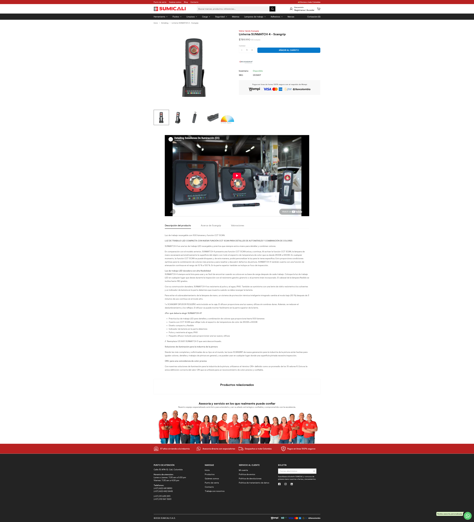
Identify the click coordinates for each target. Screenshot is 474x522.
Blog (186, 2)
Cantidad (242, 46)
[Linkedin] (291, 484)
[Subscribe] (313, 471)
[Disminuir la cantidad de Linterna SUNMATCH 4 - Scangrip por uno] (241, 50)
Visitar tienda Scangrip (249, 31)
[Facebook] (279, 484)
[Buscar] (272, 8)
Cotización (312, 16)
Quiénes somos (175, 2)
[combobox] (236, 8)
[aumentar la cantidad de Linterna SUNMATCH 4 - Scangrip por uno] (252, 50)
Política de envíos (247, 474)
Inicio (156, 23)
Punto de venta (160, 2)
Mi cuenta (243, 470)
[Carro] (318, 8)
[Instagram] (285, 484)
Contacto (194, 2)
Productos (210, 474)
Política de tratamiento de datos (254, 482)
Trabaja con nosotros (215, 491)
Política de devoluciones (250, 478)
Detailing (164, 23)
